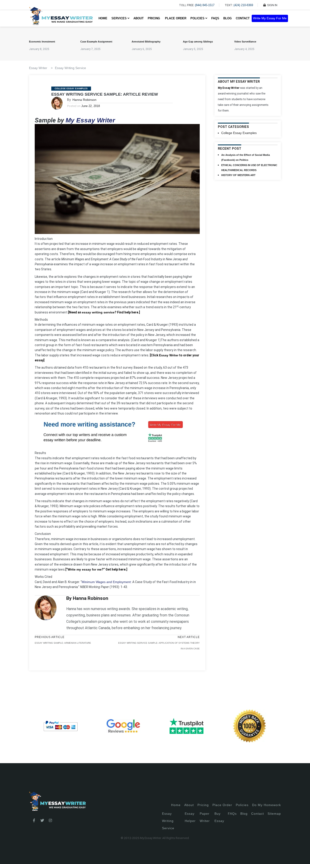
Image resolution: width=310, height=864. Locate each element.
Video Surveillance (245, 41)
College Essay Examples (71, 88)
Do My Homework (266, 805)
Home (102, 18)
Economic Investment (42, 41)
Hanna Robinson (84, 100)
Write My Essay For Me (270, 18)
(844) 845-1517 (204, 5)
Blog (227, 18)
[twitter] (42, 820)
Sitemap (274, 813)
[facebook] (34, 820)
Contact (243, 18)
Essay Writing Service (70, 68)
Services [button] (119, 18)
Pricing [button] (154, 18)
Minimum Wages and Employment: (107, 582)
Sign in (7, 855)
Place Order (175, 18)
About (138, 18)
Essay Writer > (41, 68)
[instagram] (50, 820)
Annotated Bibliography (146, 41)
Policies (242, 805)
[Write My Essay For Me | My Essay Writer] (61, 18)
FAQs (215, 18)
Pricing (203, 805)
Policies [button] (197, 18)
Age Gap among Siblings (198, 41)
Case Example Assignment (96, 41)
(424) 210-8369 (243, 5)
